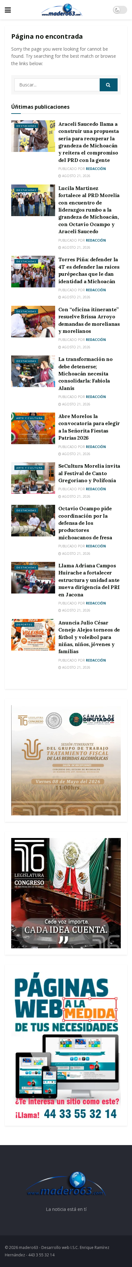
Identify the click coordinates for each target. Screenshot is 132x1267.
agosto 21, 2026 (75, 176)
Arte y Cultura (29, 418)
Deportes (24, 624)
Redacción (96, 168)
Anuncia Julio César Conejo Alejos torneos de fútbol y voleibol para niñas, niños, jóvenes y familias (89, 637)
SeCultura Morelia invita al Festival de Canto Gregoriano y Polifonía (89, 473)
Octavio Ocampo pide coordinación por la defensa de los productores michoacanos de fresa (85, 523)
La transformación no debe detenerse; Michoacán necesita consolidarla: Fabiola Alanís (85, 373)
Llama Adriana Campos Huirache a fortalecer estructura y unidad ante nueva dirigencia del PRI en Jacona (89, 580)
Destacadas (26, 125)
